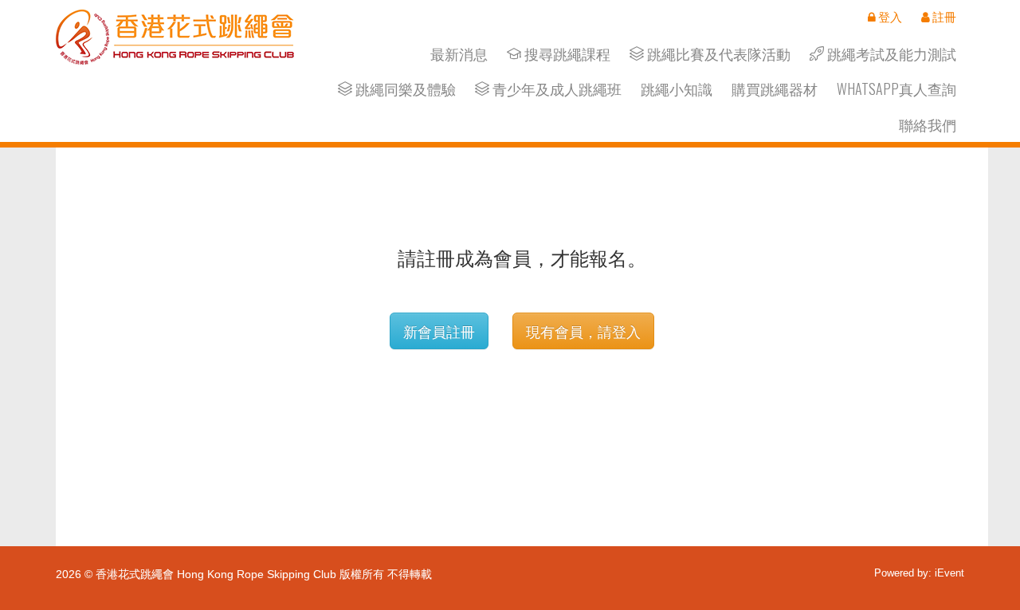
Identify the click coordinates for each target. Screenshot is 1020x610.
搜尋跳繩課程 (565, 54)
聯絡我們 (927, 125)
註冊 (943, 17)
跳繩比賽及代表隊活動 (717, 54)
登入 (889, 17)
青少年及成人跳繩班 (555, 89)
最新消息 (459, 54)
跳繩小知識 (676, 89)
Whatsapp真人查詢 (896, 89)
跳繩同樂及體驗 (404, 89)
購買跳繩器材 (775, 89)
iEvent (949, 573)
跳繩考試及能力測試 (890, 54)
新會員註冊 (439, 331)
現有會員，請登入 (583, 331)
